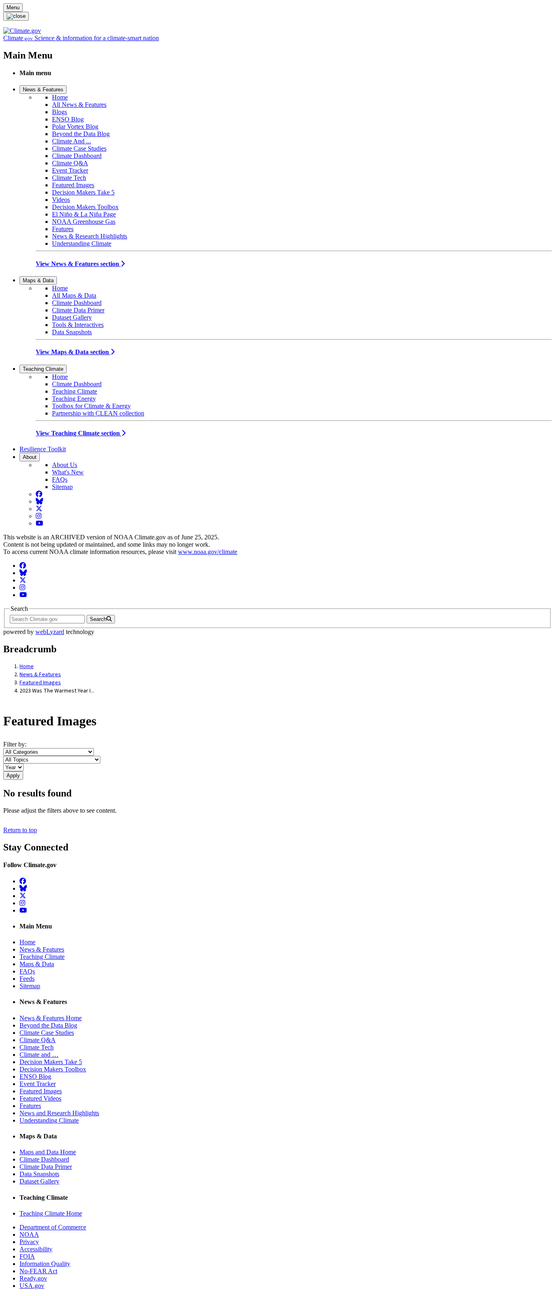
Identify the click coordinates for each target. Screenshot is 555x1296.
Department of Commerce (53, 1227)
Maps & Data (38, 280)
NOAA (29, 1234)
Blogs (59, 111)
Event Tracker (70, 170)
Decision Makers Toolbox (85, 206)
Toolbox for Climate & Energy (91, 405)
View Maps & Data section (73, 351)
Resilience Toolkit (43, 449)
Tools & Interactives (78, 324)
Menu (13, 7)
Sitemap (62, 486)
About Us (64, 464)
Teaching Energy (74, 398)
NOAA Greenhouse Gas (83, 221)
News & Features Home (51, 1018)
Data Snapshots (72, 332)
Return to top (20, 829)
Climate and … (39, 1054)
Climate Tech (69, 177)
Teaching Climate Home (51, 1213)
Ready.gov (33, 1278)
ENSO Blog (68, 119)
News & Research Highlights (89, 236)
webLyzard (49, 631)
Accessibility (36, 1249)
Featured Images (73, 185)
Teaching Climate (43, 369)
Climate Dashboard (77, 155)
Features (63, 228)
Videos (61, 199)
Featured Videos (40, 1098)
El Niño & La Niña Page (84, 214)
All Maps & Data (74, 295)
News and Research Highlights (59, 1113)
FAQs (59, 479)
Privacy (29, 1241)
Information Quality (45, 1263)
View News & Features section (78, 263)
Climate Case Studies (79, 148)
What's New (68, 472)
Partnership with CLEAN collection (98, 413)
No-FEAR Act (38, 1271)
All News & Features (79, 104)
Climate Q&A (70, 163)
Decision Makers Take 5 (83, 192)
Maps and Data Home (48, 1152)
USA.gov (32, 1285)
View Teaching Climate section (78, 433)
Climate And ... (71, 141)
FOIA (27, 1256)
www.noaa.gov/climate (207, 551)
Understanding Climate (81, 243)
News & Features (43, 90)
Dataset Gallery (72, 317)
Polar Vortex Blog (75, 126)
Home (60, 97)
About (30, 457)
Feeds (27, 978)
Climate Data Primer (78, 310)
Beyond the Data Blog (81, 133)
